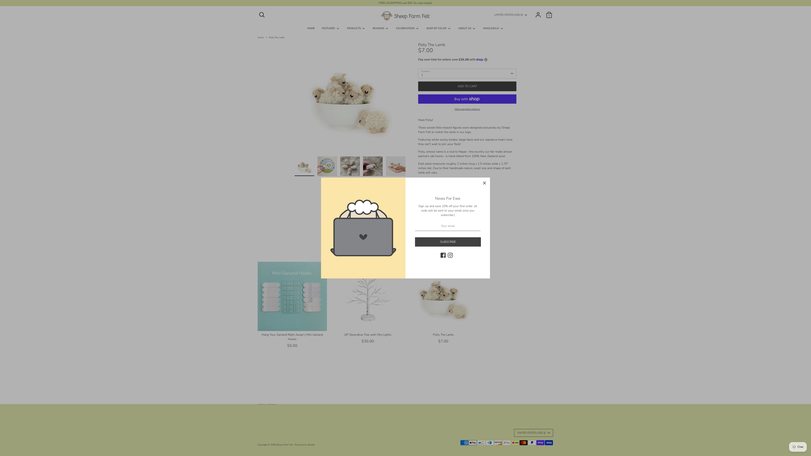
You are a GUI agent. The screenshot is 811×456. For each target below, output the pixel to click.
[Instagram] (450, 255)
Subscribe (448, 242)
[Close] (484, 183)
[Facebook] (443, 255)
